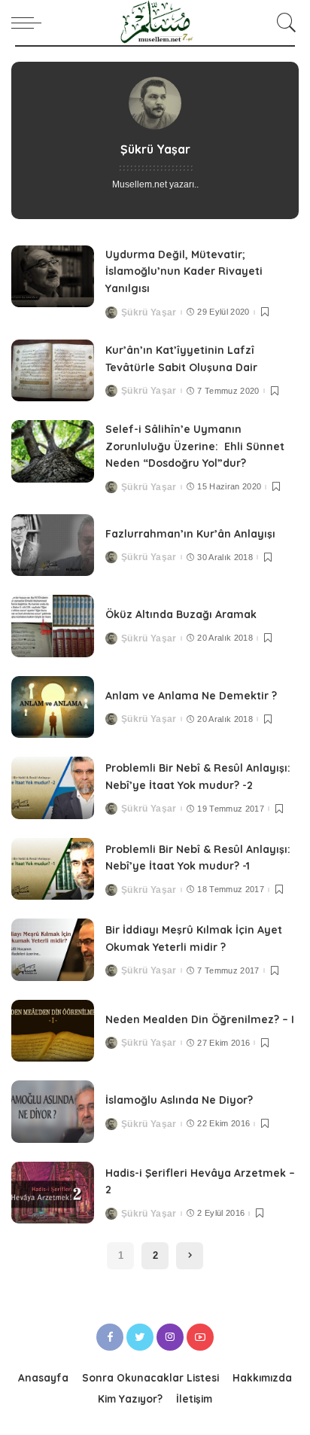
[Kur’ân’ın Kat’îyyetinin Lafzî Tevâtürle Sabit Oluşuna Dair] (52, 371)
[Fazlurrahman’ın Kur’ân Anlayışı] (52, 545)
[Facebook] (109, 1337)
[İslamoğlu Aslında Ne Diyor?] (52, 1111)
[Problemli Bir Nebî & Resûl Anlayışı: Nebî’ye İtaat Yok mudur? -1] (52, 869)
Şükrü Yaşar (149, 312)
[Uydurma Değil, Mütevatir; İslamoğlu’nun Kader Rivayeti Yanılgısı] (52, 276)
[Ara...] (284, 22)
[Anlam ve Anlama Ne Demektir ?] (52, 707)
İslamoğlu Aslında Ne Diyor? (179, 1100)
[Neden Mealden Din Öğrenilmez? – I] (52, 1031)
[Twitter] (139, 1337)
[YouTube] (200, 1337)
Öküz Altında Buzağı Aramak (181, 614)
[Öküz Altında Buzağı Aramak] (52, 626)
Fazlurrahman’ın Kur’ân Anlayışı (190, 534)
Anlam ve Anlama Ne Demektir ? (191, 695)
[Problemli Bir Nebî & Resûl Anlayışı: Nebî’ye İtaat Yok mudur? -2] (52, 788)
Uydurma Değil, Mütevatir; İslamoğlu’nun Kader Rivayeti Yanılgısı (184, 271)
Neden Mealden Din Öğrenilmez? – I (199, 1019)
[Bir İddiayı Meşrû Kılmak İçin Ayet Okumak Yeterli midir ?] (52, 950)
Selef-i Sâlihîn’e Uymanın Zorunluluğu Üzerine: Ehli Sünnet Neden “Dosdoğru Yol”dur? (194, 446)
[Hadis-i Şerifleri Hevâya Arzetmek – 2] (52, 1193)
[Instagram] (170, 1337)
